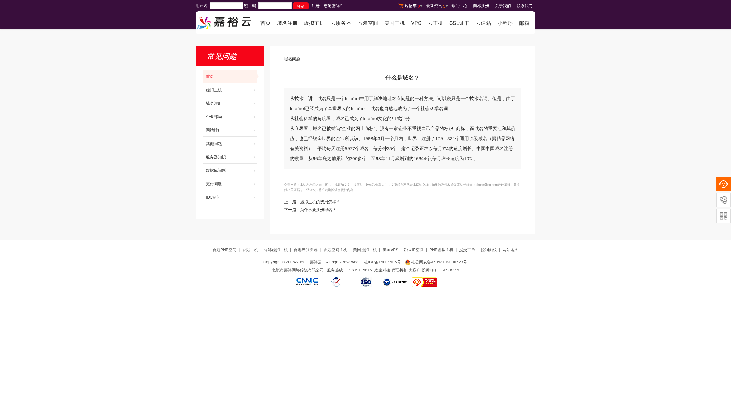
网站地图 (511, 249)
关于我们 (503, 5)
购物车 (412, 6)
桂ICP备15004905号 (382, 262)
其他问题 (214, 143)
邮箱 (524, 22)
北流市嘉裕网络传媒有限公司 (298, 270)
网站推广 (214, 130)
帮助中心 (459, 5)
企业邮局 (214, 116)
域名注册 (287, 22)
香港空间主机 (335, 249)
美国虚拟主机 (365, 249)
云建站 (483, 22)
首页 (265, 22)
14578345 (450, 270)
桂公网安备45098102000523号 (439, 262)
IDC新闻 (213, 197)
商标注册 (481, 5)
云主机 (435, 22)
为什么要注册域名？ (318, 210)
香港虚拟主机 (276, 249)
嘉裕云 (316, 262)
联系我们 (525, 5)
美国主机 (394, 22)
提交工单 (467, 249)
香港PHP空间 (224, 249)
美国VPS (390, 249)
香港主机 (250, 249)
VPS (416, 22)
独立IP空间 (414, 249)
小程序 (505, 22)
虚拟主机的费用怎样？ (320, 202)
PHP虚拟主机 (441, 249)
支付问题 (214, 183)
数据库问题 (216, 170)
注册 (316, 5)
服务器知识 (216, 157)
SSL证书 (459, 22)
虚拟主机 (314, 22)
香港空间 (368, 22)
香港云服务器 (306, 249)
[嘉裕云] (224, 21)
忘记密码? (333, 5)
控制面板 (489, 249)
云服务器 (341, 22)
